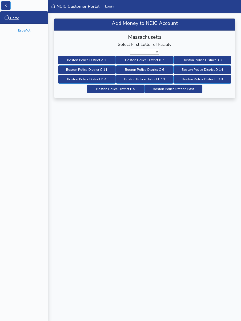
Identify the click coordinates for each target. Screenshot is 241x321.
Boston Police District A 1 (86, 60)
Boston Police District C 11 (87, 69)
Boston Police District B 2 (144, 60)
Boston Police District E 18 (202, 79)
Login (109, 6)
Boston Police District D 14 (202, 69)
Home (14, 18)
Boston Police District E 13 (144, 79)
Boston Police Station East (173, 88)
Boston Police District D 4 (86, 79)
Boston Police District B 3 (202, 60)
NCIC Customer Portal (77, 6)
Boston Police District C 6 (144, 69)
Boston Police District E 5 (115, 88)
